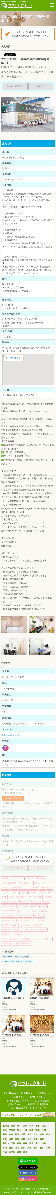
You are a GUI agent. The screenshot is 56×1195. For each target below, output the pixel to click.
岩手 (19, 1125)
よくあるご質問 (41, 1100)
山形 (37, 1125)
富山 (29, 1134)
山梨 (11, 1138)
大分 (29, 1147)
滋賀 (42, 1138)
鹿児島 (12, 1151)
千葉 (25, 1129)
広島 (13, 1143)
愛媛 (11, 1147)
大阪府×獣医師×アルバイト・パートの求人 (18, 961)
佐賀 (35, 1147)
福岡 (23, 1147)
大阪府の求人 (7, 956)
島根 (25, 1143)
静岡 (17, 1134)
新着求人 (28, 1093)
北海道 (6, 1125)
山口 (37, 1143)
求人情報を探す (11, 1093)
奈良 (29, 1138)
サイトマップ (39, 1108)
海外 (25, 1151)
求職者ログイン (45, 1093)
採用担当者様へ (37, 1096)
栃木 (31, 1129)
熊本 (42, 1147)
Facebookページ (29, 1172)
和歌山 (6, 1143)
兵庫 (23, 1138)
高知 (17, 1147)
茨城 (44, 1129)
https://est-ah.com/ (11, 734)
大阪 (17, 1138)
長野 (5, 1138)
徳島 (44, 1143)
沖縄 (19, 1151)
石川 (35, 1134)
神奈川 (12, 1129)
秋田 (31, 1125)
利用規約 (44, 1104)
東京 (5, 1129)
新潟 (48, 1134)
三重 (23, 1134)
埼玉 (19, 1129)
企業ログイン (18, 1096)
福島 (44, 1125)
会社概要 (30, 1104)
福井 (42, 1134)
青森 (13, 1125)
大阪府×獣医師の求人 (22, 956)
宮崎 (48, 1147)
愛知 (5, 1134)
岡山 (31, 1143)
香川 (5, 1147)
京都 (35, 1138)
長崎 (5, 1151)
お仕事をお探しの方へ (18, 1100)
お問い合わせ (14, 1104)
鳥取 (19, 1143)
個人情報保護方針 (19, 1108)
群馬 (37, 1129)
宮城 (25, 1125)
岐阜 (11, 1134)
